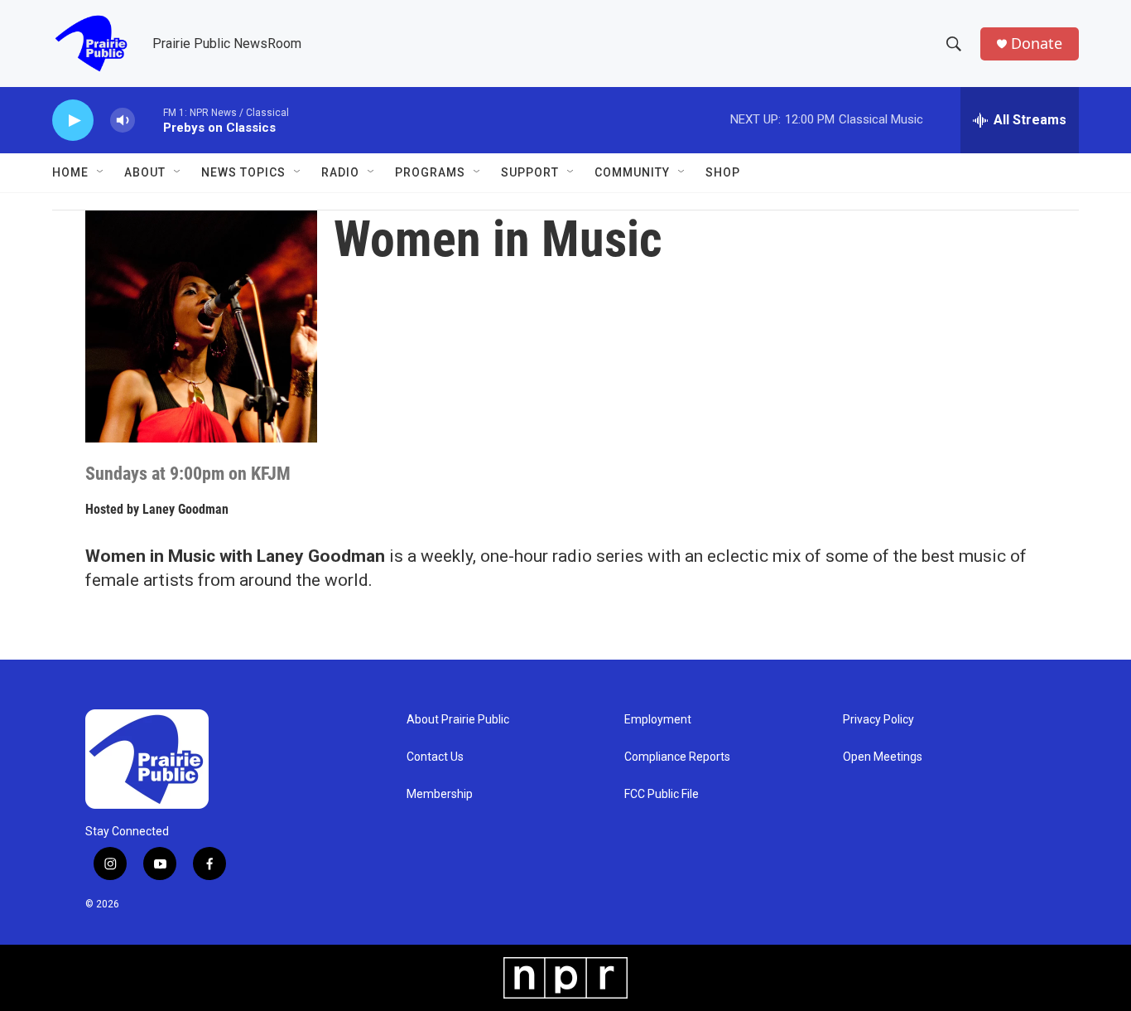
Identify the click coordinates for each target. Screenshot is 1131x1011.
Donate (1036, 43)
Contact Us (435, 757)
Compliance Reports (677, 757)
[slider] (149, 119)
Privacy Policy (878, 720)
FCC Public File (661, 794)
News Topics (243, 172)
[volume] (122, 120)
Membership (440, 794)
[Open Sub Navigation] (101, 172)
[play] (73, 120)
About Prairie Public (458, 720)
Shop (722, 172)
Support (530, 172)
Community (632, 172)
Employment (657, 720)
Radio (340, 172)
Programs (430, 172)
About (145, 172)
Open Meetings (882, 757)
